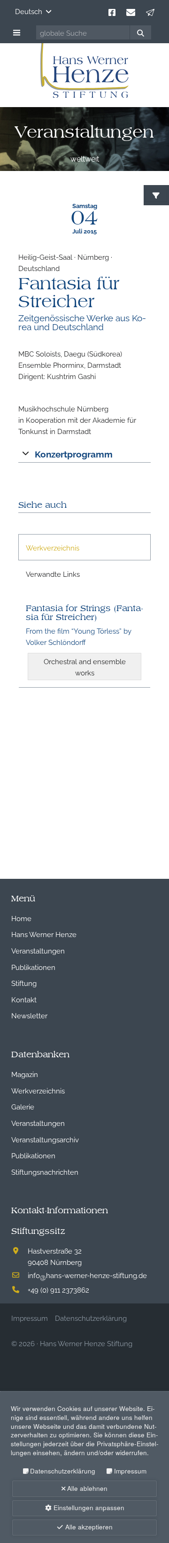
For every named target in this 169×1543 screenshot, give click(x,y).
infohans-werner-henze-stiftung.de (87, 1274)
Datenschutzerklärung (62, 1470)
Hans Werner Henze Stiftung (86, 1343)
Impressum (130, 1470)
